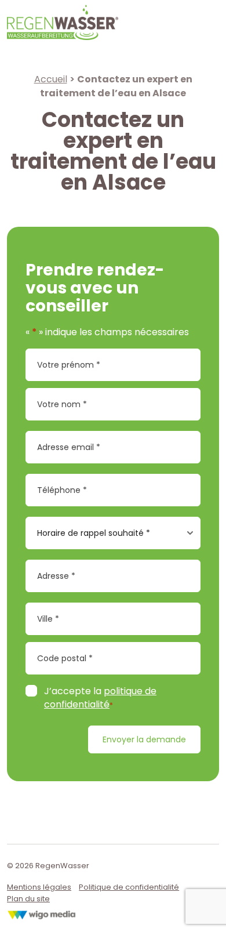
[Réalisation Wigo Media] (41, 912)
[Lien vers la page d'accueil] (62, 21)
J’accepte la (100, 698)
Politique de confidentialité (129, 887)
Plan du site (28, 898)
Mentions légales (39, 887)
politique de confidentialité (100, 697)
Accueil (50, 79)
